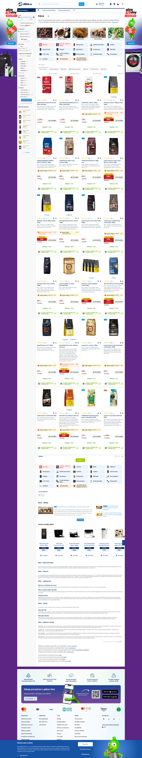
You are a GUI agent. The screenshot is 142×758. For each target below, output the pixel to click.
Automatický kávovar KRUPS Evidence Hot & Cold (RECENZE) (111, 507)
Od (18, 17)
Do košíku (53, 120)
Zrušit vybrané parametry (26, 103)
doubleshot (23, 70)
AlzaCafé (23, 63)
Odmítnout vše (85, 754)
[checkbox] (26, 23)
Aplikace (59, 739)
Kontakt (59, 719)
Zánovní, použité (24, 50)
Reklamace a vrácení (26, 724)
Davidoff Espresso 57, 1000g (45, 345)
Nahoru (41, 456)
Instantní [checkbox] (23, 78)
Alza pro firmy (78, 719)
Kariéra (59, 733)
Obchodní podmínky (26, 733)
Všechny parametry (26, 100)
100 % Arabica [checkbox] (24, 90)
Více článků (80, 519)
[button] (91, 114)
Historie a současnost (63, 727)
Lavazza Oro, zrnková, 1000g (89, 345)
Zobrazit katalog (23, 10)
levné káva (74, 646)
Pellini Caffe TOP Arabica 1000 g (43, 544)
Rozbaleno (22, 48)
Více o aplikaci (29, 698)
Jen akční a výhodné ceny (26, 23)
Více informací (23, 755)
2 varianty (65, 339)
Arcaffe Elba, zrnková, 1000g (89, 102)
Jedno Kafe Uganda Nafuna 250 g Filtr (119, 544)
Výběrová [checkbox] (23, 85)
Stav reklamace (43, 721)
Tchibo (22, 68)
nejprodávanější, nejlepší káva (82, 650)
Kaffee (64, 657)
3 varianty (113, 97)
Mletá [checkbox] (22, 82)
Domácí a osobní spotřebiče (48, 10)
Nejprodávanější (54, 69)
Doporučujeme (43, 69)
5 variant (47, 215)
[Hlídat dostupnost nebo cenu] (56, 100)
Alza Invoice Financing (81, 736)
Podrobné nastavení (85, 749)
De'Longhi (23, 66)
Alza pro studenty (79, 730)
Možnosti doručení (26, 719)
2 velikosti (69, 215)
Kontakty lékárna (61, 721)
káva (55, 506)
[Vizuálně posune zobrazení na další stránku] (123, 542)
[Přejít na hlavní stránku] (25, 4)
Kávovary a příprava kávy (64, 10)
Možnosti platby (25, 721)
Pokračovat (115, 22)
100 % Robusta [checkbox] (24, 92)
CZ (105, 727)
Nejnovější (103, 69)
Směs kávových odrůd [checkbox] (25, 94)
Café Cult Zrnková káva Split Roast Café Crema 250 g (104, 544)
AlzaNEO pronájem (80, 721)
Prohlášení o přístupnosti (28, 736)
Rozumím (85, 744)
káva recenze (71, 652)
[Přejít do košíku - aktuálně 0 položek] (123, 4)
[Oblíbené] (114, 4)
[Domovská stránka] (38, 10)
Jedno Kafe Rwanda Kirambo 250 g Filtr (89, 544)
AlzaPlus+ (77, 724)
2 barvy (114, 278)
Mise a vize (60, 730)
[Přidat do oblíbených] (54, 100)
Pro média (60, 736)
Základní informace (62, 724)
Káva (74, 10)
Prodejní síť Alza (25, 727)
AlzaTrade (77, 733)
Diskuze (119, 65)
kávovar (105, 506)
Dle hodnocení (94, 69)
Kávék (69, 661)
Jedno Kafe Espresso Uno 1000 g (59, 544)
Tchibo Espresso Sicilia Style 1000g (46, 415)
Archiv (42, 495)
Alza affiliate (78, 727)
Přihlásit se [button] (101, 4)
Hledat (81, 4)
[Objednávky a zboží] (111, 4)
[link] (26, 152)
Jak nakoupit (42, 724)
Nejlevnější (63, 69)
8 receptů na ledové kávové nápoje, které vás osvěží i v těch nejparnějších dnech (112, 514)
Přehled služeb (25, 739)
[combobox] (58, 4)
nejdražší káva (72, 648)
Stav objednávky (43, 719)
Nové (21, 46)
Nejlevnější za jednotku (75, 69)
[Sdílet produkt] (48, 16)
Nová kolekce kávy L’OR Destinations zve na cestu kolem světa (73, 506)
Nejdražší (85, 69)
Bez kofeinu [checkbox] (23, 96)
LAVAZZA (23, 61)
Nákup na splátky (25, 730)
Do (33, 17)
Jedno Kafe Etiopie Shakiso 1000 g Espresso (74, 544)
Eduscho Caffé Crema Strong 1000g (113, 283)
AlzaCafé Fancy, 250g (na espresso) (69, 415)
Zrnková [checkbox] (22, 80)
